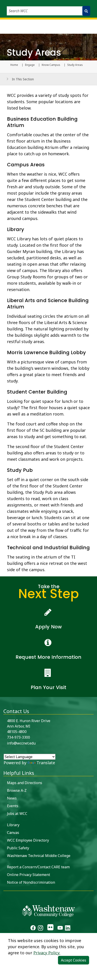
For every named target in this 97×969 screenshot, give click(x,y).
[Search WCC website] (86, 11)
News (12, 798)
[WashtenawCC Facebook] (33, 928)
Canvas (13, 832)
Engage (30, 65)
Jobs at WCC (17, 813)
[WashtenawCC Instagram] (40, 928)
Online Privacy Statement (28, 874)
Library (13, 824)
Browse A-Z (17, 790)
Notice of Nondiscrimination (31, 882)
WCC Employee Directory (28, 840)
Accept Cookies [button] (73, 960)
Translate (46, 762)
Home (14, 65)
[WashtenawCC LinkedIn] (67, 928)
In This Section (23, 79)
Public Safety (18, 847)
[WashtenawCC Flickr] (50, 928)
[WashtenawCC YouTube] (60, 928)
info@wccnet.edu (21, 743)
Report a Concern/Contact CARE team (38, 866)
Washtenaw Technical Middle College (38, 855)
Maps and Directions (24, 782)
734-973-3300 (18, 737)
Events (12, 805)
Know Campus (51, 65)
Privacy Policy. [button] (46, 952)
